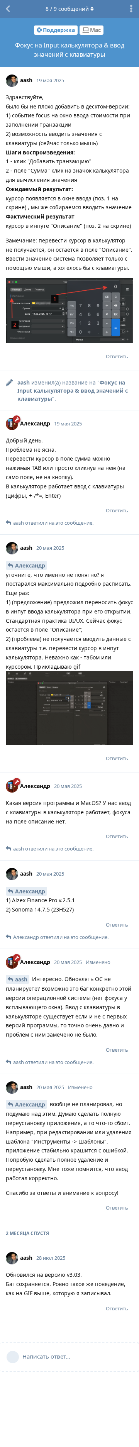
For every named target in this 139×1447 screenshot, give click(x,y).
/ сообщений (67, 8)
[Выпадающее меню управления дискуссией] (131, 9)
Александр (30, 565)
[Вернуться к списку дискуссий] (7, 9)
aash (21, 979)
